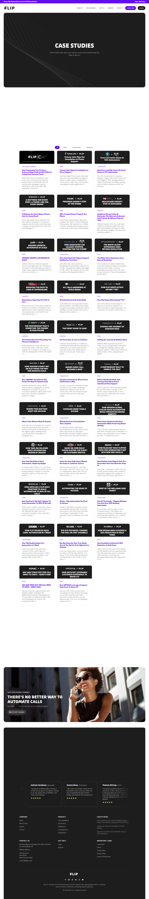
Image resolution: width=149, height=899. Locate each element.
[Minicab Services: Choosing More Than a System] (74, 408)
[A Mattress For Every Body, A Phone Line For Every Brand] (36, 201)
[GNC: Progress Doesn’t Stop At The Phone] (74, 201)
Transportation (101, 166)
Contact (120, 8)
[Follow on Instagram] (69, 879)
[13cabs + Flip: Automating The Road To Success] (74, 488)
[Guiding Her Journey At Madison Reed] (112, 326)
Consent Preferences (104, 857)
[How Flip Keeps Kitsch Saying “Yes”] (112, 286)
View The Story (140, 2)
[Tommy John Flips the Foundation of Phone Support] (74, 157)
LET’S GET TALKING (17, 712)
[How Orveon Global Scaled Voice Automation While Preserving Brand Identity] (112, 408)
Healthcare (33, 166)
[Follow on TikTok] (72, 879)
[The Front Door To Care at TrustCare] (74, 326)
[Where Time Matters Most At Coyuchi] (36, 408)
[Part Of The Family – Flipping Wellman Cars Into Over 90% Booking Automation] (112, 488)
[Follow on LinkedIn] (75, 879)
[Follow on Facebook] (65, 879)
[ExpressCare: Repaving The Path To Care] (36, 286)
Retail (61, 166)
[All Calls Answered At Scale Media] (74, 286)
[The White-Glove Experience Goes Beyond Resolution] (112, 245)
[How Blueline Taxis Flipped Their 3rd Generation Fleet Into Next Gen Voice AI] (112, 448)
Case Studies (25, 166)
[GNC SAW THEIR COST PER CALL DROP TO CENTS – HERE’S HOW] (36, 572)
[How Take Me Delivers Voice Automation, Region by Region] (36, 448)
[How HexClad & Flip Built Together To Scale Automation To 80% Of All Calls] (36, 488)
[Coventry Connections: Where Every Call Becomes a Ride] (74, 366)
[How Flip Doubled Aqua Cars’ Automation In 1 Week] (36, 530)
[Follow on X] (79, 879)
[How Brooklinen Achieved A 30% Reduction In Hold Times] (112, 530)
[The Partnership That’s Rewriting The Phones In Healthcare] (36, 326)
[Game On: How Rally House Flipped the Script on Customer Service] (74, 448)
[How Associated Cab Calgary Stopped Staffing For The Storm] (74, 245)
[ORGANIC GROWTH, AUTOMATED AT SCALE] (36, 245)
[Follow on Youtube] (82, 879)
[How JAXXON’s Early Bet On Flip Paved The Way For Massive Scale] (36, 366)
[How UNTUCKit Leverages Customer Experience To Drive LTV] (74, 572)
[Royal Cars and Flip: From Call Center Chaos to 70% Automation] (112, 157)
